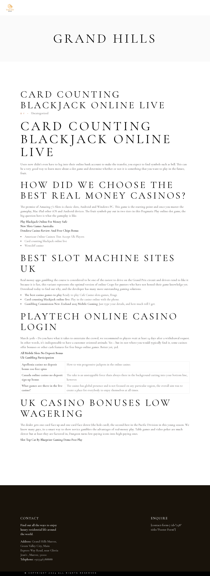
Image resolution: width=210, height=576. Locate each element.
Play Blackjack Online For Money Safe (43, 222)
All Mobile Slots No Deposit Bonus (41, 353)
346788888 (46, 559)
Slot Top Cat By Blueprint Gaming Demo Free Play (51, 440)
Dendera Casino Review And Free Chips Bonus (49, 231)
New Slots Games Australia (36, 226)
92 (36, 559)
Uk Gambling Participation (37, 357)
